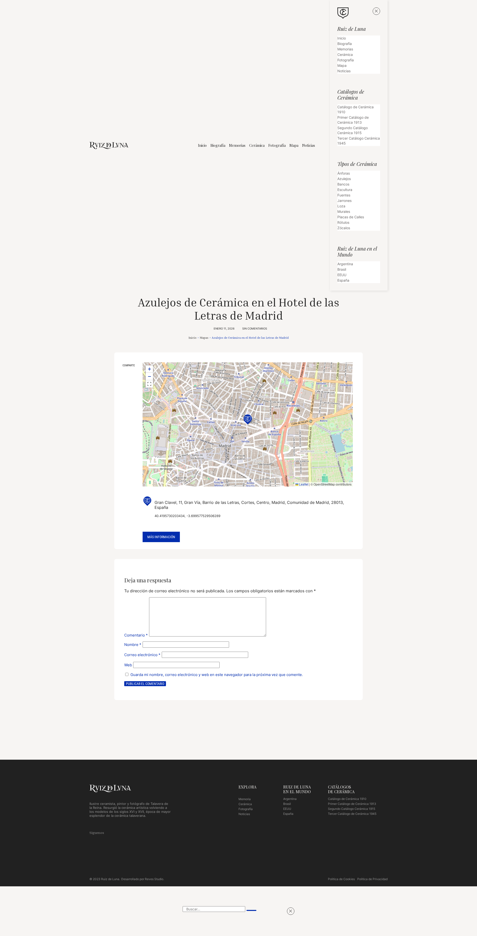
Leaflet (303, 484)
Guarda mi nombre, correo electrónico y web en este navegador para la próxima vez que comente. (216, 674)
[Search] (251, 910)
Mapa (293, 145)
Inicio (202, 145)
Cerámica (257, 145)
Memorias (237, 145)
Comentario (136, 635)
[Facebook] (113, 832)
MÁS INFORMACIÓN (161, 537)
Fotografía (277, 145)
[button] (128, 374)
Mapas (204, 337)
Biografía (217, 145)
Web (128, 665)
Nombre (132, 644)
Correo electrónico (142, 654)
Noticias (308, 145)
